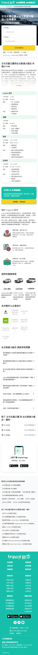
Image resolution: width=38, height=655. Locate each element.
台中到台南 (28, 611)
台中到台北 (28, 603)
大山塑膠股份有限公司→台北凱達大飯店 (14, 534)
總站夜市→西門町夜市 (8, 499)
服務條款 (18, 633)
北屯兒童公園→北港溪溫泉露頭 (11, 492)
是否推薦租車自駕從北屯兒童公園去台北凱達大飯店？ (18, 362)
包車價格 (10, 562)
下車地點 (6, 37)
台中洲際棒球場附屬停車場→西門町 (12, 495)
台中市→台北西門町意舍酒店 (21, 502)
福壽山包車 (9, 591)
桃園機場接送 (10, 600)
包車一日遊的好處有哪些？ (11, 408)
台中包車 (28, 586)
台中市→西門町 (6, 502)
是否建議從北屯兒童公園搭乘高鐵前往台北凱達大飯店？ (18, 354)
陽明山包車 (9, 586)
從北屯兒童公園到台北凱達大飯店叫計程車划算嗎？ (18, 370)
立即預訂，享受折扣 (19, 202)
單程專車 (28, 562)
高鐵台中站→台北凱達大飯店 (10, 537)
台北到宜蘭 (28, 606)
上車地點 (6, 28)
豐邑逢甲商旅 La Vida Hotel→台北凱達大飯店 (15, 520)
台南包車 (28, 591)
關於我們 (28, 569)
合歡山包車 (9, 588)
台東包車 (28, 588)
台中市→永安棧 (30, 499)
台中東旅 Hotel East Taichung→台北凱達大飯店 (16, 540)
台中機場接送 (10, 606)
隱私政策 (12, 633)
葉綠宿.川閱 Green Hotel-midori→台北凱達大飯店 (17, 544)
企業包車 (10, 566)
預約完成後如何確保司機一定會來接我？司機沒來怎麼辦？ (18, 387)
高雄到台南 (28, 600)
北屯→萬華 (20, 499)
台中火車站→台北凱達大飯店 (10, 530)
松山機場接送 (10, 603)
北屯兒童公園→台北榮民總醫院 (11, 485)
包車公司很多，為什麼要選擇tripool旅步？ (16, 394)
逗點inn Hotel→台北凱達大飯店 (11, 527)
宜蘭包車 (28, 580)
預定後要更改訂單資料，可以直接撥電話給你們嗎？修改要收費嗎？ (18, 401)
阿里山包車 (9, 580)
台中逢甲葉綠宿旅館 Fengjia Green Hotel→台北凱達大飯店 (19, 523)
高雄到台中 (28, 609)
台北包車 (8, 6)
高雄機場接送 (10, 609)
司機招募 (10, 569)
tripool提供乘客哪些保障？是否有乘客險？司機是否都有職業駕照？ (18, 379)
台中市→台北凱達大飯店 (9, 513)
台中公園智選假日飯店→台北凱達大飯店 (14, 517)
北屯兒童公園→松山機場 (9, 488)
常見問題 (28, 566)
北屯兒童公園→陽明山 (29, 492)
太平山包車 (9, 583)
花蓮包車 (28, 583)
